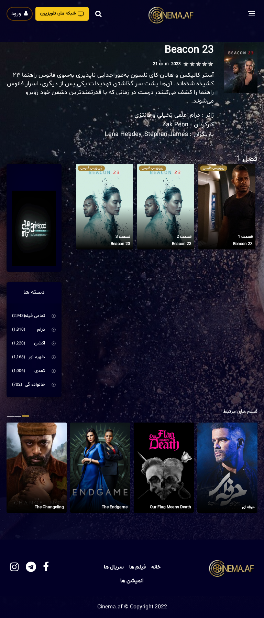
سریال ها (114, 567)
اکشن (39, 343)
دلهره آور (37, 357)
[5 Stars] (186, 64)
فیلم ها (137, 567)
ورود (16, 14)
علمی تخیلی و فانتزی (160, 115)
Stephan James (166, 134)
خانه (156, 567)
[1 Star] (211, 64)
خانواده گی (35, 384)
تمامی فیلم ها (31, 315)
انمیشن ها (132, 581)
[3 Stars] (198, 64)
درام (195, 115)
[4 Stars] (192, 64)
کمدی (39, 370)
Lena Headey (123, 134)
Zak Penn (175, 124)
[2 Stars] (204, 64)
